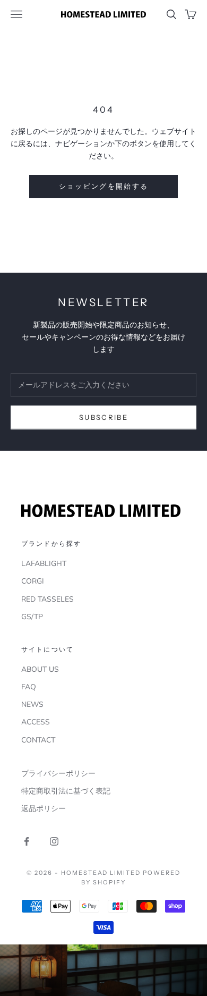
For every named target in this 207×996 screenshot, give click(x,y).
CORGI (32, 581)
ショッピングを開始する (104, 186)
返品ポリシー (43, 809)
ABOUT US (40, 669)
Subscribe (103, 417)
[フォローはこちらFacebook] (26, 841)
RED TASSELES (47, 599)
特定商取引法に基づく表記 (65, 791)
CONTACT (38, 740)
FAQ (28, 687)
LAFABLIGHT (43, 564)
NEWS (32, 704)
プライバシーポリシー (58, 774)
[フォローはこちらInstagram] (54, 841)
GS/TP (32, 617)
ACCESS (35, 722)
